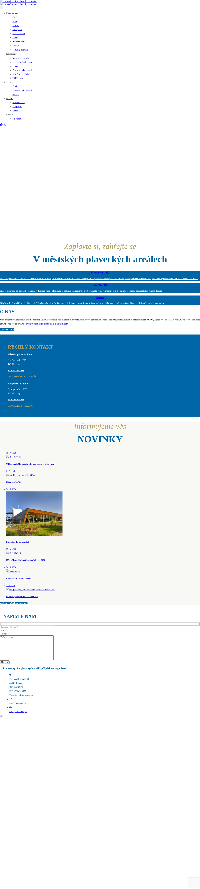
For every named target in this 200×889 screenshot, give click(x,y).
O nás (15, 38)
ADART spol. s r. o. (30, 887)
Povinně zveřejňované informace (14, 792)
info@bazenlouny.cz (18, 711)
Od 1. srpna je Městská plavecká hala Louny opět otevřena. (32, 829)
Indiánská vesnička (20, 58)
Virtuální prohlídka (20, 50)
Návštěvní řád (18, 33)
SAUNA (28, 406)
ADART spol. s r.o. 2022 (22, 736)
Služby (15, 46)
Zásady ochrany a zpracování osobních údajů (20, 796)
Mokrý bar (17, 29)
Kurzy (15, 21)
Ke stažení (17, 119)
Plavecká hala (12, 13)
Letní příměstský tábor (22, 62)
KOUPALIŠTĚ (15, 406)
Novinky (10, 98)
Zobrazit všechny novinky (14, 603)
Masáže (15, 25)
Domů (2, 768)
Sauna (9, 82)
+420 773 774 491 (16, 370)
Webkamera (17, 78)
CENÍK (32, 377)
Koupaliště (11, 54)
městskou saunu (61, 324)
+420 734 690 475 (16, 399)
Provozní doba (18, 42)
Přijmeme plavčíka (14, 833)
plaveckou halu (31, 324)
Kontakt (9, 115)
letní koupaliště (45, 324)
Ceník (15, 17)
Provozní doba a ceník (22, 70)
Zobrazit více (7, 329)
